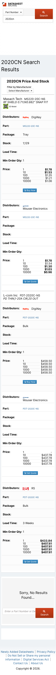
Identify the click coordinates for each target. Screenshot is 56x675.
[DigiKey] (27, 117)
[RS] (27, 488)
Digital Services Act (36, 659)
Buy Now (30, 190)
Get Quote (31, 281)
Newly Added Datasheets (17, 651)
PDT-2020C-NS (31, 317)
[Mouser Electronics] (27, 205)
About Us (37, 663)
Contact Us (20, 663)
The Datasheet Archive (12, 4)
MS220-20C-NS (31, 126)
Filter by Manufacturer (19, 87)
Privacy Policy (46, 651)
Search (44, 15)
